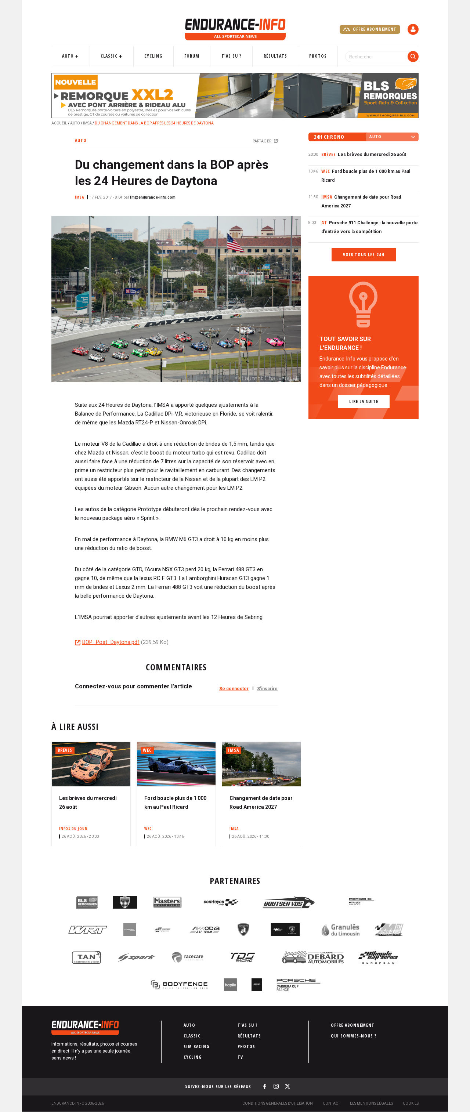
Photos (318, 56)
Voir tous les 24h (363, 254)
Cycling (153, 56)
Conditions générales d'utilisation (277, 1103)
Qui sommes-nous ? (354, 1036)
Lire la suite (363, 401)
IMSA (87, 123)
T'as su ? (231, 56)
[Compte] (413, 29)
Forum (191, 56)
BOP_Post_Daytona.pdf (111, 642)
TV (240, 1057)
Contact (331, 1103)
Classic (109, 56)
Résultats (275, 56)
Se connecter (234, 688)
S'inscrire (267, 688)
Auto (68, 56)
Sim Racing (196, 1046)
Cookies (411, 1103)
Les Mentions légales (371, 1103)
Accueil (59, 123)
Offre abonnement (374, 29)
